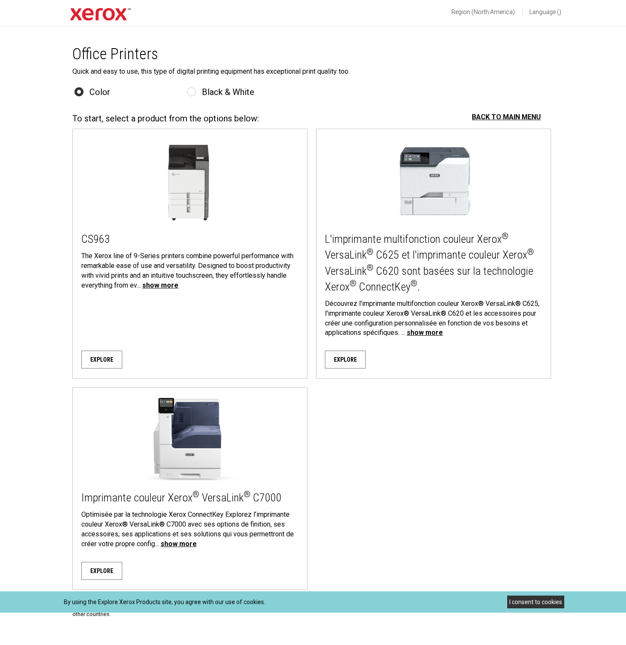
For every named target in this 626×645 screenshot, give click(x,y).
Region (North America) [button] (483, 12)
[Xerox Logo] (100, 14)
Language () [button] (545, 12)
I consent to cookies (535, 602)
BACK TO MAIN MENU (506, 117)
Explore (101, 359)
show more (160, 285)
